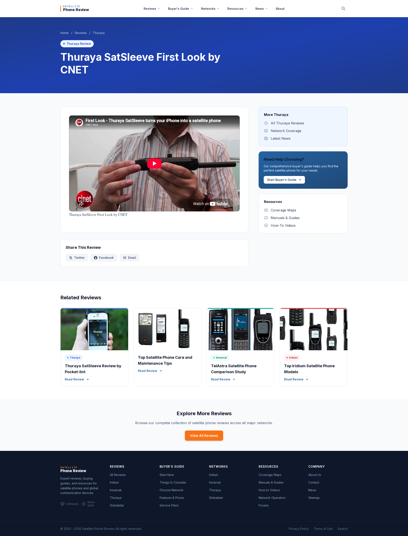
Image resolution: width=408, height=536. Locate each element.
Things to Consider (173, 482)
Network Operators (272, 497)
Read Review (74, 379)
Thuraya (99, 33)
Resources (235, 8)
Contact (313, 482)
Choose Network (171, 490)
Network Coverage (286, 131)
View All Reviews (204, 435)
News (259, 8)
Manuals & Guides (285, 218)
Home (64, 33)
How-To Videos (283, 225)
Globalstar (117, 505)
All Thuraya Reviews (287, 123)
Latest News (280, 138)
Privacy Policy (299, 528)
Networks (208, 8)
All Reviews (118, 475)
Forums (264, 505)
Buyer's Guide (178, 8)
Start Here (167, 475)
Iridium (114, 482)
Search (343, 528)
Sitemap (314, 497)
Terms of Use (323, 528)
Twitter (79, 257)
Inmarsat (115, 490)
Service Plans (169, 505)
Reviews (150, 8)
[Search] (343, 8)
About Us (314, 475)
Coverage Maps (283, 210)
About (280, 8)
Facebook (106, 257)
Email (132, 257)
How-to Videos (269, 490)
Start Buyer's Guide (281, 179)
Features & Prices (172, 497)
